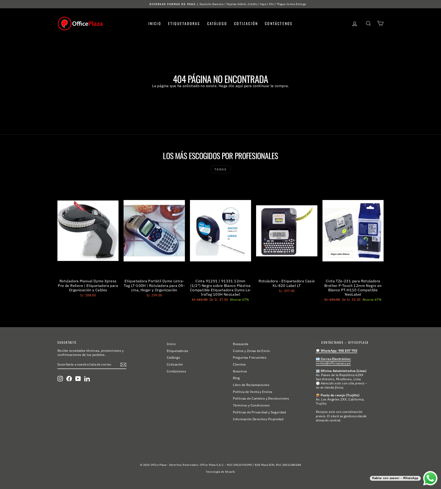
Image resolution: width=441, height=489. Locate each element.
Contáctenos (279, 23)
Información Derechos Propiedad (258, 419)
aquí (239, 85)
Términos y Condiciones (251, 405)
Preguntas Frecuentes (249, 357)
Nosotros (240, 371)
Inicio (154, 23)
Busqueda (240, 344)
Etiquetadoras (184, 23)
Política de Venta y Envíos (252, 392)
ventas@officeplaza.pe (333, 361)
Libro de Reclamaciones (251, 385)
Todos (220, 169)
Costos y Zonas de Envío (251, 351)
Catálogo (217, 23)
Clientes (239, 364)
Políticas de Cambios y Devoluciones (261, 398)
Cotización (246, 23)
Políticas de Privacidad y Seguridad (259, 412)
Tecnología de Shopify (220, 471)
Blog (236, 378)
